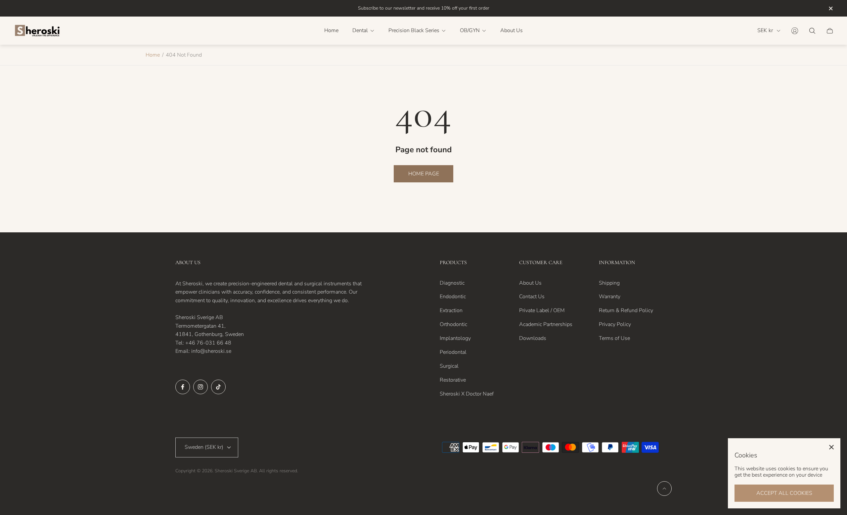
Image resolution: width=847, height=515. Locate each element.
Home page (423, 173)
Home (153, 55)
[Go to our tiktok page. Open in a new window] (218, 387)
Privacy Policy (615, 324)
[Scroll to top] (664, 488)
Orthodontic (453, 324)
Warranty (609, 296)
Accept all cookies (784, 493)
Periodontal (453, 352)
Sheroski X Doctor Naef (467, 394)
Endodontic (453, 296)
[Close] (831, 447)
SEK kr (765, 30)
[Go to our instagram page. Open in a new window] (200, 387)
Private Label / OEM (542, 310)
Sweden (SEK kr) (204, 447)
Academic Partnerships (545, 324)
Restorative (453, 380)
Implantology (455, 338)
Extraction (451, 310)
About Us (530, 283)
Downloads (532, 338)
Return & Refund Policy (626, 310)
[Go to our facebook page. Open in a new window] (182, 387)
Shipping (609, 283)
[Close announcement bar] (830, 8)
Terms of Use (614, 338)
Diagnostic (452, 283)
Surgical (449, 366)
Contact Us (532, 296)
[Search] (812, 30)
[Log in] (794, 30)
